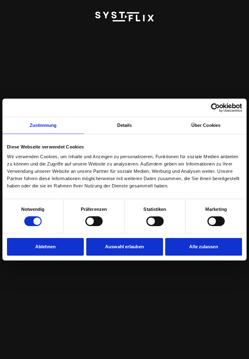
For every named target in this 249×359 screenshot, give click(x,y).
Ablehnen (45, 246)
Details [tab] (124, 125)
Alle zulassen (203, 246)
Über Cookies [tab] (205, 125)
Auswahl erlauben (124, 246)
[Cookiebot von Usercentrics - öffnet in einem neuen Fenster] (215, 107)
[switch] (94, 221)
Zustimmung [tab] (43, 125)
